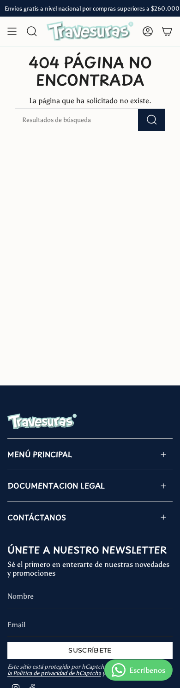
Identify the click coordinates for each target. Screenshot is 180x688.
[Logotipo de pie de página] (42, 422)
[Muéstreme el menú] (12, 31)
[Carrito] (167, 31)
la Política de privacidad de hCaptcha (54, 673)
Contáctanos (36, 517)
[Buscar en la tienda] (151, 120)
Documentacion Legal (56, 485)
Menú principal (39, 454)
